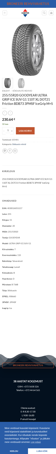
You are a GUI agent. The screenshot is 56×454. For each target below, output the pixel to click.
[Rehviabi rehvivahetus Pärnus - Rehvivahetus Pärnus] (25, 13)
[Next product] (4, 113)
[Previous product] (10, 113)
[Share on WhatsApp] (4, 150)
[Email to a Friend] (15, 150)
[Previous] (6, 50)
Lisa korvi (25, 130)
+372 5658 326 (31, 386)
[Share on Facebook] (10, 150)
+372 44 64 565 (32, 390)
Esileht (6, 91)
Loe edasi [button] (36, 442)
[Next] (49, 50)
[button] (4, 13)
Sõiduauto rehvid (22, 91)
